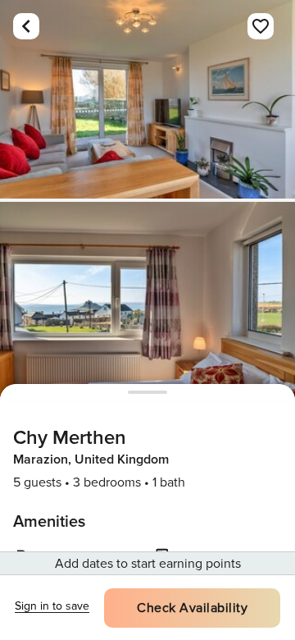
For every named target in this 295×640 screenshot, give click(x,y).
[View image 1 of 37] (147, 99)
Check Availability (192, 608)
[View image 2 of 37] (147, 301)
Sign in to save (52, 606)
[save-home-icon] (260, 26)
